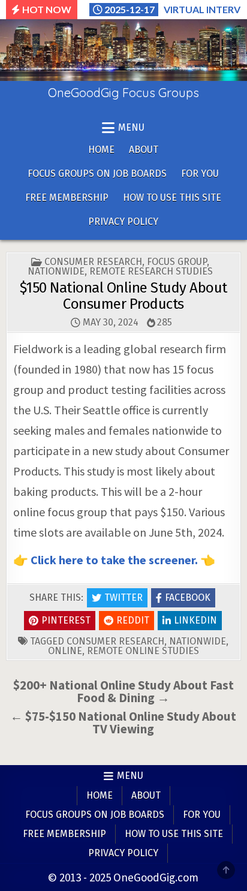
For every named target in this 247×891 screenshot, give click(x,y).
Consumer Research (93, 261)
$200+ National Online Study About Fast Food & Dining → (123, 691)
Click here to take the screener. (115, 559)
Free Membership (67, 197)
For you (200, 173)
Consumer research (115, 641)
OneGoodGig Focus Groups (123, 92)
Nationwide (56, 271)
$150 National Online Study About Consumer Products (123, 295)
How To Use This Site (172, 197)
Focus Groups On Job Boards (97, 173)
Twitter (123, 597)
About (143, 149)
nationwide (197, 641)
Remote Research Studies (151, 271)
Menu (130, 775)
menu (131, 127)
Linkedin (195, 620)
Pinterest (66, 620)
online (65, 651)
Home (101, 149)
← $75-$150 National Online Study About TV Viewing (123, 722)
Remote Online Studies (143, 651)
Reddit (132, 620)
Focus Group (177, 261)
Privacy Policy (123, 221)
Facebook (187, 597)
